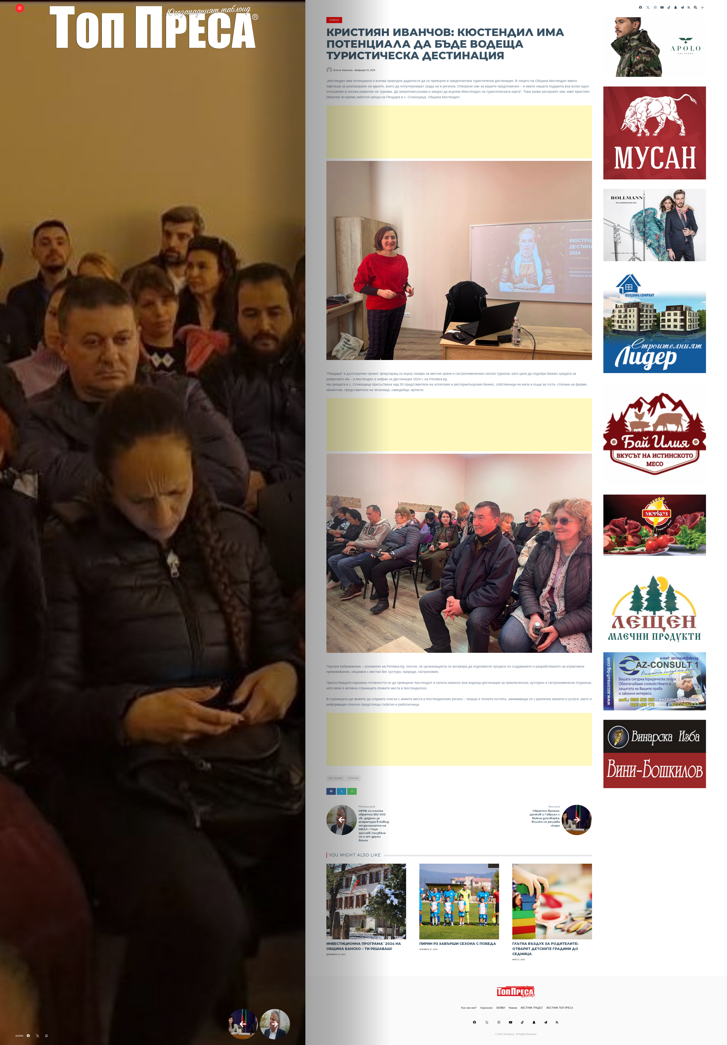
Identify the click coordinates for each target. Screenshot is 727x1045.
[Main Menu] (19, 8)
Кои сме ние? (469, 1007)
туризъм (353, 778)
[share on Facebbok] (28, 1036)
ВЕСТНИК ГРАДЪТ (532, 1007)
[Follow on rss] (689, 7)
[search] (695, 7)
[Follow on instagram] (655, 7)
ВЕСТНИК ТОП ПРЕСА (560, 1007)
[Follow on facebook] (640, 7)
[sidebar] (702, 7)
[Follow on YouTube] (662, 7)
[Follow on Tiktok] (669, 7)
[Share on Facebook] (331, 791)
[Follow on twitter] (648, 7)
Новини (334, 20)
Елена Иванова (343, 70)
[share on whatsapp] (46, 1036)
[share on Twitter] (37, 1036)
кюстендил (335, 778)
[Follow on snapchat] (675, 7)
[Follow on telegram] (682, 7)
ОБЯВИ (500, 1007)
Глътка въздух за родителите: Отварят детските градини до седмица (545, 949)
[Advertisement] (459, 131)
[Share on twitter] (341, 791)
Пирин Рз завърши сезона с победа (457, 944)
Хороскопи (486, 1007)
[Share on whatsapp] (352, 791)
